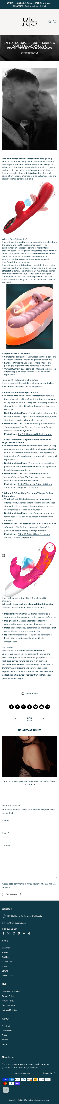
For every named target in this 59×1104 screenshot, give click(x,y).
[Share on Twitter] (17, 706)
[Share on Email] (41, 706)
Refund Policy (8, 1001)
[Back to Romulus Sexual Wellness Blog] (29, 719)
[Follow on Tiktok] (29, 933)
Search (5, 1039)
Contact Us (7, 1030)
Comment (7, 845)
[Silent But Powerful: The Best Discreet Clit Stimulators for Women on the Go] (16, 719)
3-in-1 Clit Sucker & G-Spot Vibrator (35, 434)
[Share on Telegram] (35, 706)
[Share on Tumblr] (29, 706)
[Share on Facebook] (11, 706)
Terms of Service (9, 1010)
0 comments (32, 693)
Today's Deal (7, 975)
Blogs (4, 1044)
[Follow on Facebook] (3, 933)
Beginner (6, 948)
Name (5, 820)
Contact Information (10, 991)
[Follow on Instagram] (13, 933)
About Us (6, 1026)
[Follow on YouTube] (24, 933)
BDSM (5, 971)
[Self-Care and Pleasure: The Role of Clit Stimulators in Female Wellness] (43, 719)
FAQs (4, 1035)
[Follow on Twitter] (8, 933)
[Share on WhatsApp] (47, 706)
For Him (5, 957)
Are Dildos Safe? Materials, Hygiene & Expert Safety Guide (29, 781)
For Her (5, 952)
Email (5, 833)
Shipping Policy (8, 1005)
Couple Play (7, 962)
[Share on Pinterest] (23, 706)
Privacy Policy (8, 996)
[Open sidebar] (3, 555)
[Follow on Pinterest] (19, 933)
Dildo (4, 966)
